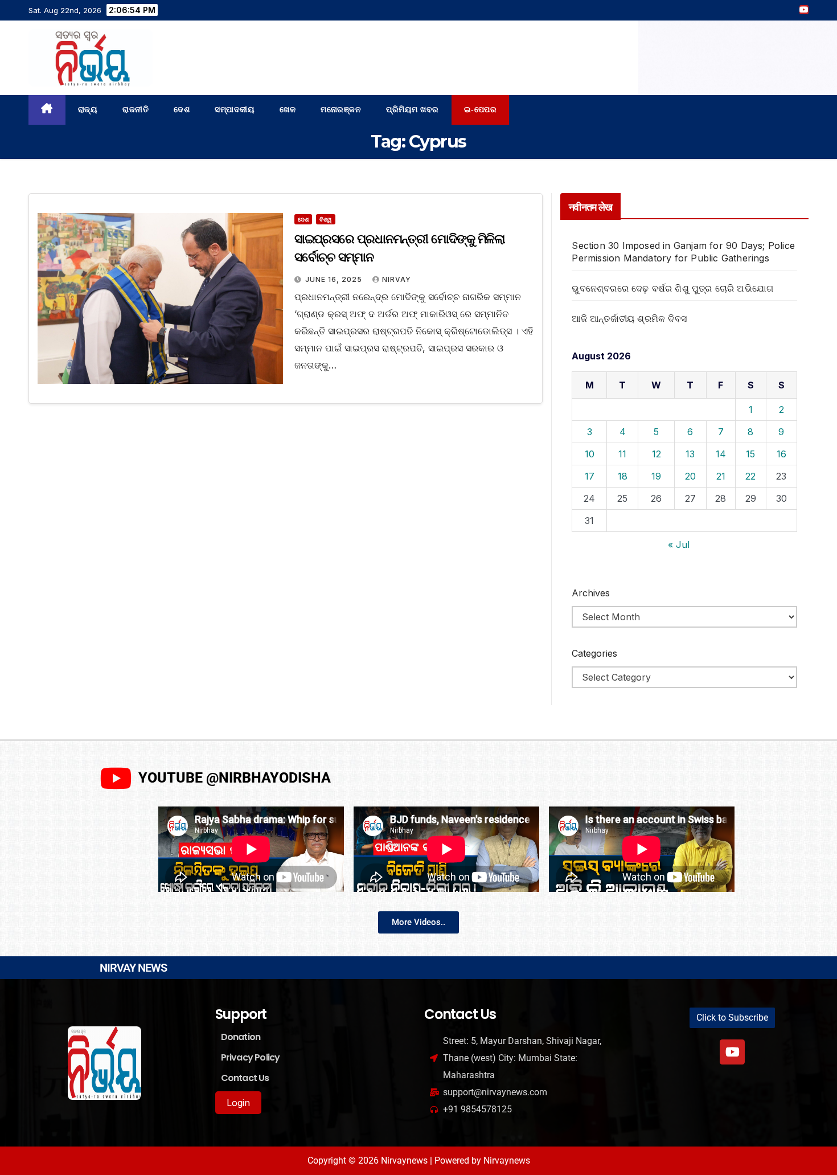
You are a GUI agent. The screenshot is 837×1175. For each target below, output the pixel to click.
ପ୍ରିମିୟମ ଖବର (412, 109)
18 (622, 476)
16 (781, 454)
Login (238, 1102)
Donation (241, 1036)
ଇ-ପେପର (480, 109)
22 (750, 476)
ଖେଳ (288, 109)
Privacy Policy (250, 1057)
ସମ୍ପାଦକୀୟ (235, 109)
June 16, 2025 (334, 279)
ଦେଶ (182, 109)
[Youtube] (732, 1052)
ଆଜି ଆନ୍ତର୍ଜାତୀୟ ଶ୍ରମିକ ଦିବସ (629, 318)
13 (690, 454)
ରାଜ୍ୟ (88, 109)
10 (589, 454)
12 (656, 454)
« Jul (679, 544)
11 (622, 454)
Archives (591, 593)
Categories (594, 653)
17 (589, 476)
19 (656, 476)
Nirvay (396, 279)
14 (721, 454)
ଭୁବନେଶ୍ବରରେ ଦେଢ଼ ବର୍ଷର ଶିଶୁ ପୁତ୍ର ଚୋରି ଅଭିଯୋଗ (672, 288)
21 (720, 476)
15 (750, 454)
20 (690, 476)
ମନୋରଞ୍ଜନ (341, 109)
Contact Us (245, 1077)
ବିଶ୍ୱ (325, 219)
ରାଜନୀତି (135, 109)
